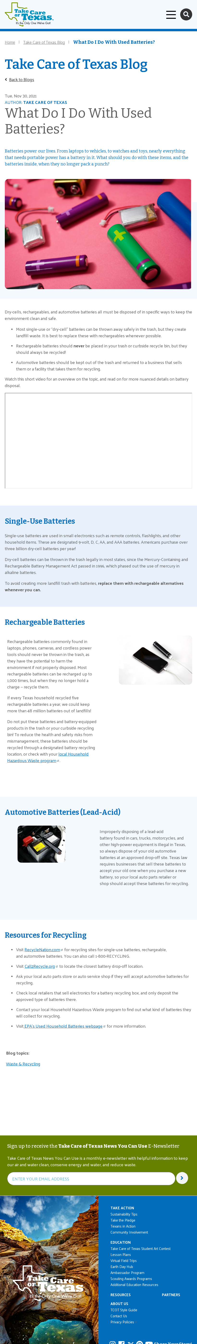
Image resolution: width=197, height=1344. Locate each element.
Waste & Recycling (23, 1064)
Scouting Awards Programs (131, 1278)
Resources (121, 1294)
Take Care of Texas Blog (44, 42)
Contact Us (119, 1316)
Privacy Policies (122, 1322)
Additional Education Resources (134, 1284)
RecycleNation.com (42, 949)
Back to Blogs (21, 79)
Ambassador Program (127, 1272)
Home (10, 42)
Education (121, 1242)
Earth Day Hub (122, 1266)
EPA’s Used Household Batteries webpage (63, 1026)
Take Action (122, 1207)
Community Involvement (129, 1232)
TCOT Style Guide (124, 1310)
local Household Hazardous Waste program (48, 757)
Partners (171, 1294)
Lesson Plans (121, 1254)
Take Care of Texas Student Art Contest (141, 1248)
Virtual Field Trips (124, 1260)
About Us (119, 1303)
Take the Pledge (123, 1220)
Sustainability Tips (124, 1214)
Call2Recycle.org (40, 966)
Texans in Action (123, 1226)
